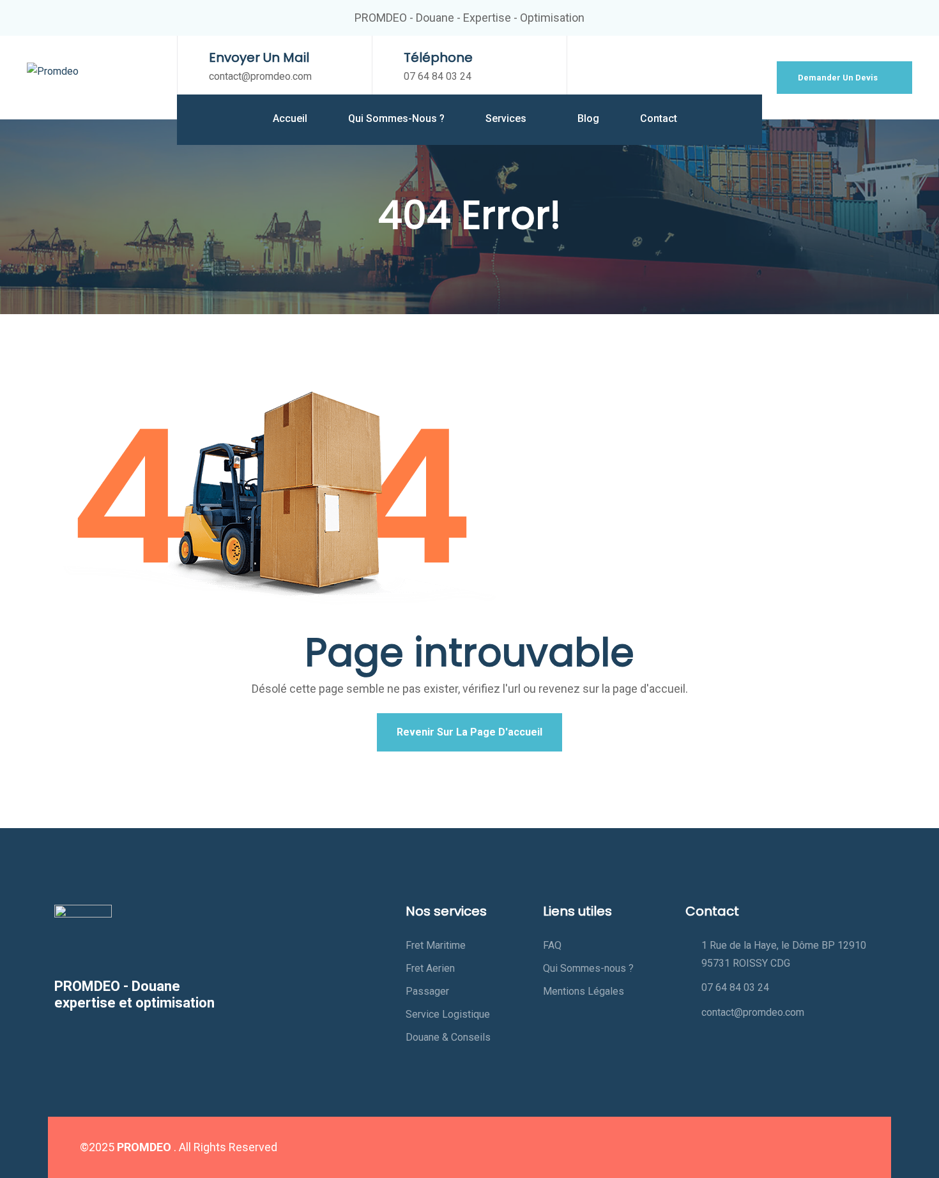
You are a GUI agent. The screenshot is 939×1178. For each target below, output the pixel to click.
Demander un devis (839, 77)
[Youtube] (820, 1147)
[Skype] (847, 1147)
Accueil (290, 118)
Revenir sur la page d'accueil (469, 732)
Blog (588, 118)
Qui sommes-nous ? (396, 118)
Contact (658, 118)
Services (507, 118)
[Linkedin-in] (794, 1147)
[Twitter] (768, 1147)
